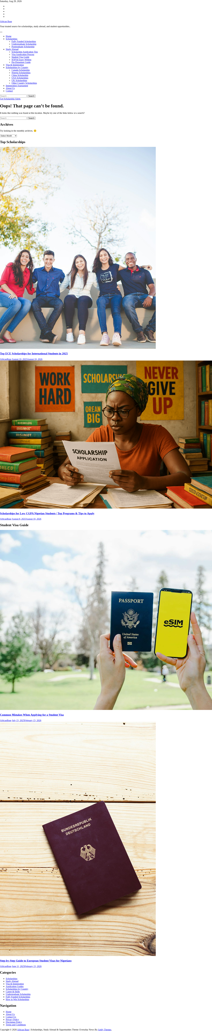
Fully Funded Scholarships (24, 41)
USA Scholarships (20, 78)
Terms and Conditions (16, 1024)
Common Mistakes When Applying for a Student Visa (32, 714)
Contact (9, 91)
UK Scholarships (19, 80)
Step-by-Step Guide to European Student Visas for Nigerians (36, 960)
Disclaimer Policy (14, 1022)
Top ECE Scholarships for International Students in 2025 (34, 353)
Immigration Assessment (17, 85)
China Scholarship (20, 75)
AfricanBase (5, 359)
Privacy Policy (12, 1019)
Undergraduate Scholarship (24, 44)
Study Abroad (12, 49)
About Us (10, 88)
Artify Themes (104, 1029)
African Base (6, 21)
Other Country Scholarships (24, 83)
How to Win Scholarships (17, 999)
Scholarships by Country (17, 67)
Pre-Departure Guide (21, 62)
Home (8, 36)
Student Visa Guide (20, 57)
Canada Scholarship (21, 70)
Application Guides (15, 986)
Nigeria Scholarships (21, 72)
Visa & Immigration (15, 65)
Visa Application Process (23, 54)
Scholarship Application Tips (25, 52)
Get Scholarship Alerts (10, 99)
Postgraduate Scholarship (23, 46)
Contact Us (11, 1017)
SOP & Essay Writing (21, 59)
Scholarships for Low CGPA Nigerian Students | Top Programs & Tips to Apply (47, 513)
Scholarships (11, 39)
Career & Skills (13, 991)
